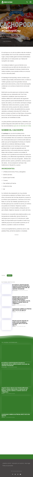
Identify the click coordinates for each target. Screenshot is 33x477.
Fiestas (14, 311)
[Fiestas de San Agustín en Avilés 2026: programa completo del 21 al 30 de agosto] (6, 325)
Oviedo (9, 275)
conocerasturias (20, 38)
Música (14, 305)
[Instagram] (15, 474)
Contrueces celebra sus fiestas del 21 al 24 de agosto (21, 309)
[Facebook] (13, 474)
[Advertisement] (16, 253)
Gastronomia (6, 35)
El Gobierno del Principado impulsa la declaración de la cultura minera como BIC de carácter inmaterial (20, 287)
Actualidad (15, 290)
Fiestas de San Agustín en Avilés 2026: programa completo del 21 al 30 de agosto (20, 322)
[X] (18, 474)
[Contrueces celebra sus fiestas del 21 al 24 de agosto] (6, 313)
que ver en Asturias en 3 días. (22, 126)
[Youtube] (20, 474)
